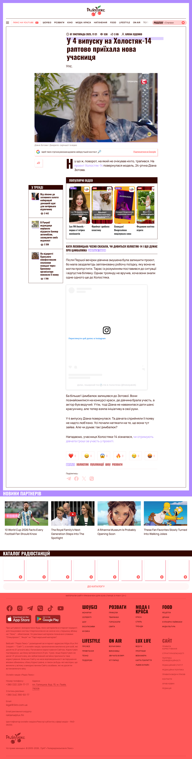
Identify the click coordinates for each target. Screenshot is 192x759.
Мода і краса (83, 22)
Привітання (88, 651)
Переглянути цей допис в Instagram (87, 338)
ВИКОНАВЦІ (114, 651)
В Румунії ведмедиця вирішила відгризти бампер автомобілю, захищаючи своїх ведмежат (49, 231)
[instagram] (19, 608)
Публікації (97, 464)
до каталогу (96, 586)
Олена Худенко (133, 34)
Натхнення (100, 22)
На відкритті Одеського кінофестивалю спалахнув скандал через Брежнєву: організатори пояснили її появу (49, 264)
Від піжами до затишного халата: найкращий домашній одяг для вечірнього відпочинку (49, 201)
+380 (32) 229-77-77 (17, 684)
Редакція (166, 688)
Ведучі (139, 646)
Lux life (143, 640)
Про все (86, 646)
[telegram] (68, 478)
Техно (85, 655)
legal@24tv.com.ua (16, 705)
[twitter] (84, 478)
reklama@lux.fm (15, 715)
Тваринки (114, 617)
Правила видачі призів (173, 674)
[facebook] (76, 478)
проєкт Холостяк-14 (88, 165)
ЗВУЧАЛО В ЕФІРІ (116, 655)
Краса (139, 617)
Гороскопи (114, 622)
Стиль (139, 622)
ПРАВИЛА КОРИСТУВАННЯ (169, 647)
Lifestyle (124, 22)
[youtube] (60, 608)
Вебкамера (141, 655)
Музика (86, 631)
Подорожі (87, 660)
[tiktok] (50, 608)
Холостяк (82, 464)
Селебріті (87, 617)
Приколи (113, 612)
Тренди (139, 626)
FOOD (113, 22)
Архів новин (168, 684)
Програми (141, 651)
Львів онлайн (142, 665)
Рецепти (166, 612)
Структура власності (173, 653)
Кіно (70, 22)
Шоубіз (47, 22)
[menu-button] (7, 22)
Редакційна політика (173, 670)
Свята (112, 626)
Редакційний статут (172, 665)
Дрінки (165, 617)
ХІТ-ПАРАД (114, 660)
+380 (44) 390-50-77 (17, 694)
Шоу (108, 464)
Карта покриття (144, 660)
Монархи (86, 612)
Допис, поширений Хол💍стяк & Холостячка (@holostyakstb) (106, 385)
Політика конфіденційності (171, 659)
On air (136, 22)
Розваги (59, 22)
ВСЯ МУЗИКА (115, 646)
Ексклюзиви (88, 626)
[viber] (91, 478)
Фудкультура (168, 626)
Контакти (167, 679)
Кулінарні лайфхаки (172, 622)
